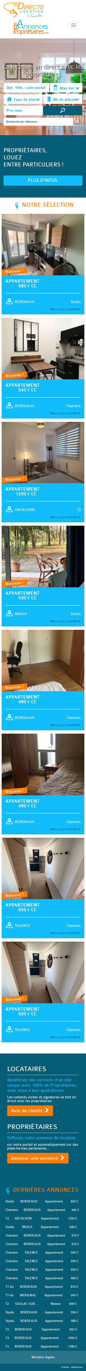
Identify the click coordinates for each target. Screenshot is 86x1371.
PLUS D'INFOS (43, 180)
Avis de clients (27, 1110)
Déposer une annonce (35, 1158)
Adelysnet (76, 1367)
